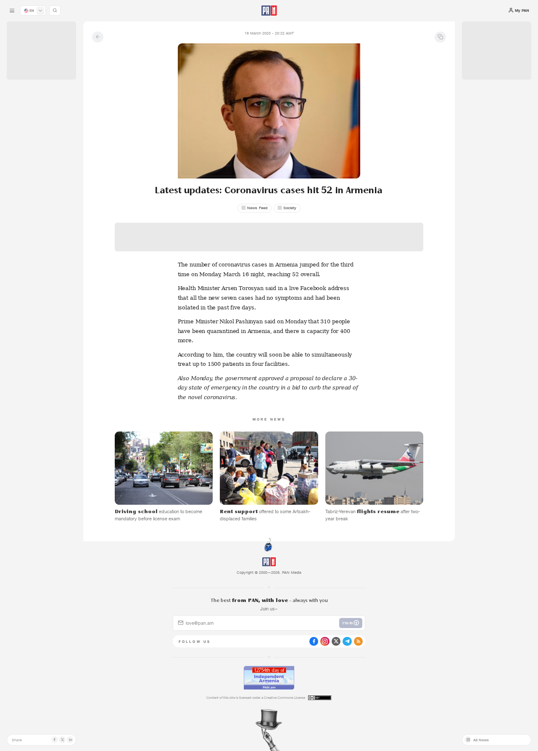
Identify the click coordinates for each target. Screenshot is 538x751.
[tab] (338, 183)
